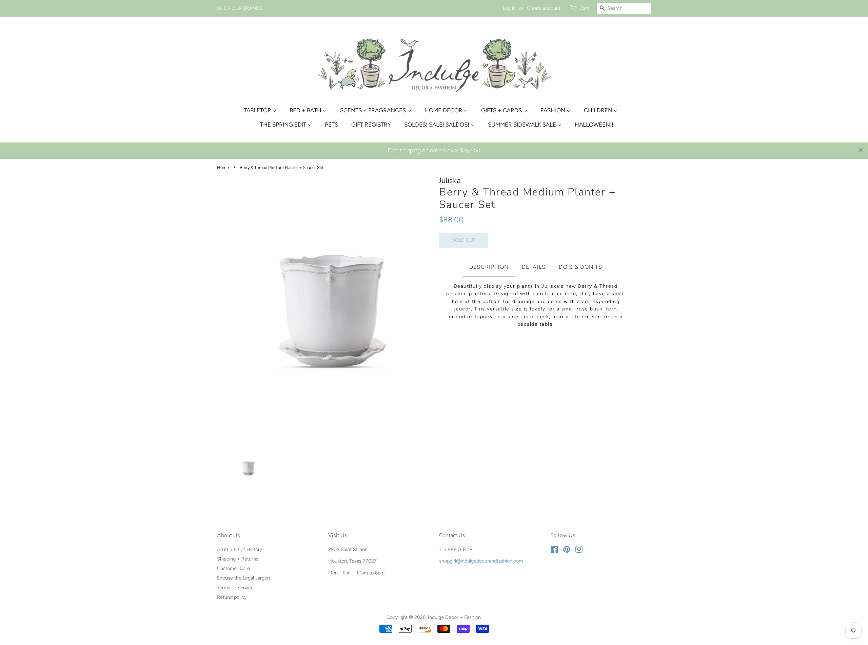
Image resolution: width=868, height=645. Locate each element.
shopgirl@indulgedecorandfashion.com (481, 561)
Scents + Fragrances (373, 110)
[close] (860, 150)
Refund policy (231, 597)
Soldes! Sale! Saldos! (437, 124)
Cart (584, 8)
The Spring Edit (284, 124)
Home (223, 167)
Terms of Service (235, 588)
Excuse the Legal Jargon (243, 578)
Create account (543, 8)
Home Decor (444, 110)
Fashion (553, 110)
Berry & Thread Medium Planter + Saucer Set (527, 198)
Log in (509, 8)
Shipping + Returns (237, 559)
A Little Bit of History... (241, 549)
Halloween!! (594, 124)
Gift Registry (371, 124)
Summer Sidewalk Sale (522, 124)
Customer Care (233, 568)
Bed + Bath (306, 110)
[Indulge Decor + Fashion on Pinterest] (566, 551)
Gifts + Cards (502, 110)
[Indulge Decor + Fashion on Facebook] (554, 551)
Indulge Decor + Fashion (454, 617)
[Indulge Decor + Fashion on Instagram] (579, 551)
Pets (331, 124)
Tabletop (258, 110)
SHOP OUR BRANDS (239, 8)
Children (599, 110)
